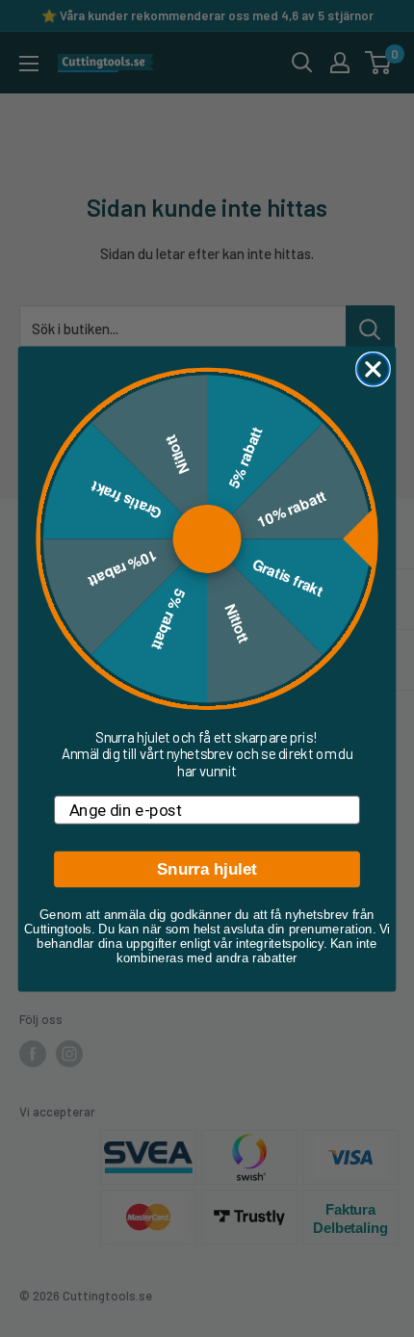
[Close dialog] (373, 368)
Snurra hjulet (207, 869)
